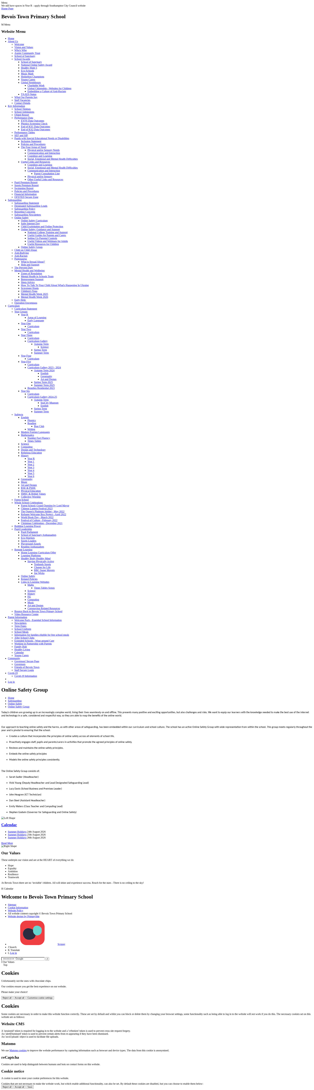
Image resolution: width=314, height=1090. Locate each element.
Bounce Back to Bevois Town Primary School (38, 611)
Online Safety (21, 217)
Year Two (26, 329)
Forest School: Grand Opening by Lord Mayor (45, 505)
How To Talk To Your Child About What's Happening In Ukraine (55, 285)
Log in (11, 681)
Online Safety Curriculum (34, 220)
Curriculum (14, 305)
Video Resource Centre (26, 614)
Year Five (26, 361)
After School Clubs (24, 637)
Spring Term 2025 (43, 382)
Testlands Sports (42, 564)
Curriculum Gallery (37, 341)
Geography (46, 376)
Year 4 (30, 470)
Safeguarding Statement (26, 203)
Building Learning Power (27, 526)
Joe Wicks (39, 573)
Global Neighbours (31, 82)
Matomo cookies (18, 1050)
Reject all (7, 998)
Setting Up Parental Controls (42, 238)
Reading (31, 423)
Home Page (7, 8)
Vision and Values (23, 47)
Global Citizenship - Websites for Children (49, 88)
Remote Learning (23, 549)
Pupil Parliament (29, 532)
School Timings (22, 109)
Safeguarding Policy (24, 208)
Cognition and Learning (39, 156)
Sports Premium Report (26, 185)
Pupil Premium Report (25, 182)
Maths (30, 585)
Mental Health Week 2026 (34, 297)
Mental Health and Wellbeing (29, 270)
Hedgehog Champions (32, 76)
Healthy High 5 (29, 67)
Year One (26, 323)
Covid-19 (13, 673)
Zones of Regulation (31, 273)
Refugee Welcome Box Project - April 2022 (43, 514)
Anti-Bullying (21, 253)
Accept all (19, 998)
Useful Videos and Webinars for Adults (47, 241)
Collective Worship (31, 496)
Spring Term (40, 349)
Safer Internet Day (30, 223)
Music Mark (27, 73)
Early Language (35, 320)
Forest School (21, 499)
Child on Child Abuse (25, 250)
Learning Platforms (31, 555)
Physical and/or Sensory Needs (43, 150)
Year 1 (30, 461)
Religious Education (31, 452)
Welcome (19, 44)
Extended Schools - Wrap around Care (34, 640)
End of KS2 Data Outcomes (35, 129)
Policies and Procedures (33, 144)
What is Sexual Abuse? (33, 261)
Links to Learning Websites (35, 582)
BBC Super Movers (44, 570)
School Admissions (24, 112)
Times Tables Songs (44, 587)
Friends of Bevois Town (26, 667)
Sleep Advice (28, 282)
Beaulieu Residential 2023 (41, 388)
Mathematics (27, 435)
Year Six (25, 391)
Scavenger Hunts (30, 288)
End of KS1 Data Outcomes (35, 126)
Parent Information (17, 617)
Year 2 (30, 464)
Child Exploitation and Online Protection (42, 226)
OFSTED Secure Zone (26, 197)
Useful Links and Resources (35, 161)
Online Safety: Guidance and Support (40, 229)
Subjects (18, 414)
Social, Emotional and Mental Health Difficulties (52, 159)
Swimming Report (23, 188)
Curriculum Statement (25, 308)
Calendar (19, 652)
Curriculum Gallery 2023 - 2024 (44, 367)
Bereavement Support (32, 279)
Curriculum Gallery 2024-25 (42, 396)
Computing (27, 446)
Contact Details (22, 103)
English (44, 373)
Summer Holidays (17, 831)
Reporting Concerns (24, 211)
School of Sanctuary (24, 56)
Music (24, 482)
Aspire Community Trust (27, 53)
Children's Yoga (29, 291)
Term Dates (20, 626)
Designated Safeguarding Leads (30, 206)
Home (11, 38)
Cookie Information (18, 907)
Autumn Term (41, 344)
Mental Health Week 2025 (34, 294)
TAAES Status (28, 94)
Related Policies (29, 579)
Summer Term (41, 352)
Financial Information (25, 194)
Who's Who (20, 50)
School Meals (21, 632)
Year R (24, 314)
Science (45, 347)
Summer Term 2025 (44, 385)
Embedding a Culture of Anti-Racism (46, 91)
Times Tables (34, 441)
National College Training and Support (47, 232)
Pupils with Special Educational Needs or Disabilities (41, 138)
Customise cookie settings (40, 998)
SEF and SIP (21, 135)
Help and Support (30, 264)
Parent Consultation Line (47, 173)
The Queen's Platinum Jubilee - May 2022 (42, 511)
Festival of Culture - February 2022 (39, 520)
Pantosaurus (20, 258)
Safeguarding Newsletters (27, 214)
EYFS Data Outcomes (32, 120)
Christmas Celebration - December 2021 (41, 523)
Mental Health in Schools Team (37, 276)
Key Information (16, 106)
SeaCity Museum (49, 402)
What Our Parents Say (25, 97)
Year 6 (30, 476)
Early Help (20, 300)
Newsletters (20, 623)
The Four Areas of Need (33, 147)
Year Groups (20, 311)
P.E (29, 596)
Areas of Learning (36, 317)
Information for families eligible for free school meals (41, 634)
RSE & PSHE (28, 488)
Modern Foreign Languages (35, 432)
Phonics (31, 420)
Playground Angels (31, 543)
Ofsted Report (21, 114)
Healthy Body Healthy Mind (36, 558)
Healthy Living (22, 649)
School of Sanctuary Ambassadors (38, 535)
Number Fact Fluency (38, 438)
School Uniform (22, 629)
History (25, 455)
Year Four (26, 355)
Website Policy (15, 910)
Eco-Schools (27, 70)
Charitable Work (35, 85)
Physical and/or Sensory (39, 176)
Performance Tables (24, 132)
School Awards (22, 59)
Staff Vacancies (22, 100)
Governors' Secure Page (26, 661)
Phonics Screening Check (34, 123)
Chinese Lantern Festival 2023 (36, 508)
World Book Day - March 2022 (37, 517)
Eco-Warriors (28, 538)
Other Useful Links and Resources (45, 179)
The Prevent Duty (23, 267)
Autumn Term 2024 (44, 370)
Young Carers (28, 79)
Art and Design (48, 379)
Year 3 (30, 467)
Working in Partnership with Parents (33, 643)
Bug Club (39, 426)
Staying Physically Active (40, 561)
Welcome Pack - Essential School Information (38, 620)
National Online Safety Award (36, 64)
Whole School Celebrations (28, 502)
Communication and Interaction (43, 153)
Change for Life (42, 567)
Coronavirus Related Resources (43, 608)
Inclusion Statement (31, 141)
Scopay (61, 944)
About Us (13, 41)
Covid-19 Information (25, 676)
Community (14, 658)
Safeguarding (15, 200)
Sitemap (12, 904)
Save (29, 1087)
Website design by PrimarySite (23, 916)
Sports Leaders (28, 540)
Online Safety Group (32, 247)
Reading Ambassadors (32, 546)
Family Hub (20, 646)
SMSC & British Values (33, 493)
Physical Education (31, 491)
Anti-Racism (20, 255)
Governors (19, 664)
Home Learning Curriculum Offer (38, 552)
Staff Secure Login (24, 670)
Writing (31, 429)
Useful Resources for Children (43, 244)
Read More (7, 843)
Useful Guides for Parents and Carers (46, 235)
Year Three (26, 335)
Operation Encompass (25, 302)
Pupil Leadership (23, 529)
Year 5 (30, 473)
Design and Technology (33, 449)
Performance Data (23, 117)
